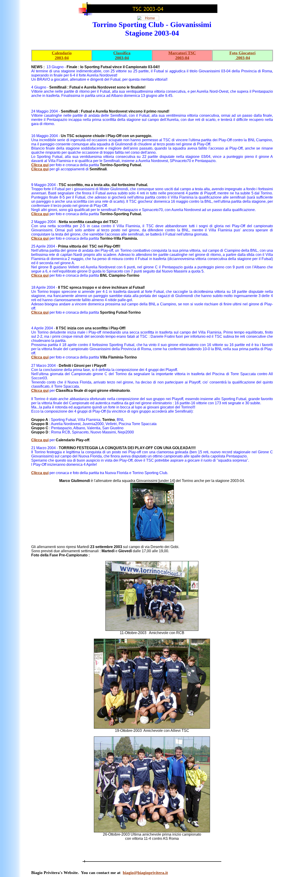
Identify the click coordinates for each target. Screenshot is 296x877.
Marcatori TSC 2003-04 (182, 55)
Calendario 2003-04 (62, 55)
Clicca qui (40, 165)
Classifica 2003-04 (121, 55)
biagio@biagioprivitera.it (145, 872)
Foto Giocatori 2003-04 (242, 55)
